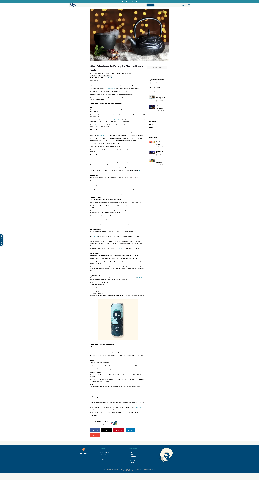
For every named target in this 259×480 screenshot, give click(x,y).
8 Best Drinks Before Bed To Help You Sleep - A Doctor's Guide (114, 73)
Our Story (127, 5)
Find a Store (141, 5)
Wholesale (102, 459)
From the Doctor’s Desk (105, 75)
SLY (126, 470)
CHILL (116, 5)
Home (92, 73)
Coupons (102, 450)
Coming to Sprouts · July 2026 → (129, 1)
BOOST (112, 5)
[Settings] (183, 5)
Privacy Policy (103, 457)
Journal (134, 5)
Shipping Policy (103, 454)
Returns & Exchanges (104, 452)
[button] (188, 5)
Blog (96, 73)
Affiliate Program (103, 461)
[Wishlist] (185, 5)
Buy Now (150, 5)
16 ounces (134, 219)
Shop (107, 5)
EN (175, 5)
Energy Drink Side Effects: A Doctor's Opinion (100, 422)
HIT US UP (83, 453)
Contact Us (102, 456)
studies (96, 236)
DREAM (121, 5)
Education (93, 75)
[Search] (180, 5)
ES (177, 5)
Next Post (115, 419)
